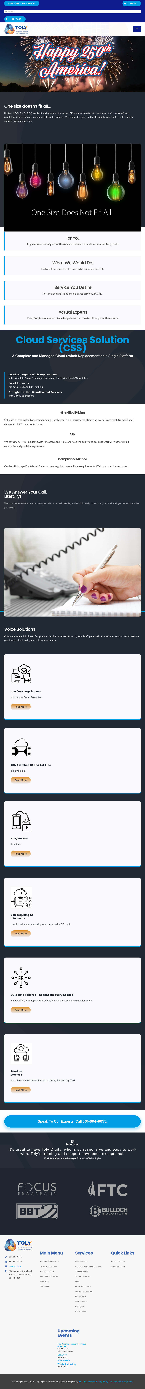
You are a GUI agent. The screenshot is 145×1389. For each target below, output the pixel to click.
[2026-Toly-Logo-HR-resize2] (16, 24)
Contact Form (15, 1275)
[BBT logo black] (37, 1212)
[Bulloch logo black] (108, 1214)
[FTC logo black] (108, 1189)
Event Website (63, 1368)
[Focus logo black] (37, 1191)
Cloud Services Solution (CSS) (72, 344)
